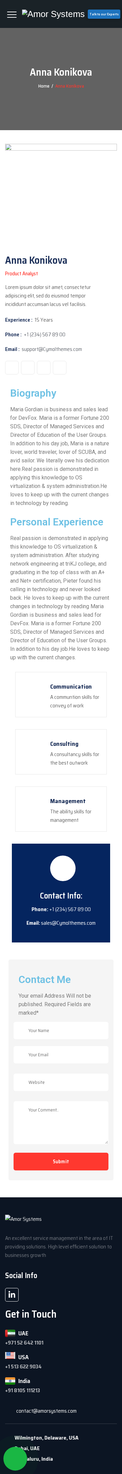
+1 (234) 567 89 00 (44, 334)
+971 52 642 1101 (24, 1342)
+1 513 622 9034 (23, 1366)
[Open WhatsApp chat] (15, 1459)
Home (43, 86)
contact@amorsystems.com (46, 1411)
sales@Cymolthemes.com (68, 923)
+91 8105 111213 (22, 1390)
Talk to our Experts (104, 14)
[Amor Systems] (53, 14)
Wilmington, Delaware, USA (47, 1437)
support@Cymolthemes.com (52, 349)
